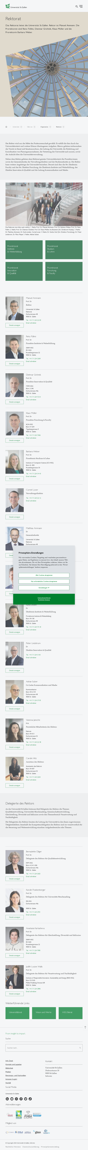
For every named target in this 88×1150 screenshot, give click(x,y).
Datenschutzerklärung (44, 598)
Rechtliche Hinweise (44, 600)
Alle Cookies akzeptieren (44, 575)
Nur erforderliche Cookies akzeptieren (44, 581)
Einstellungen (43, 588)
